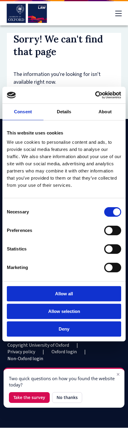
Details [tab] (64, 111)
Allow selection (64, 311)
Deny (64, 328)
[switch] (112, 230)
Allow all (64, 293)
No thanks (67, 397)
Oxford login (64, 351)
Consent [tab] (23, 111)
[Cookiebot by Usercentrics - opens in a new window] (95, 95)
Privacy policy (21, 351)
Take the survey (29, 397)
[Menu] (118, 13)
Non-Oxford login (25, 358)
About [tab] (105, 111)
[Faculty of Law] (27, 13)
